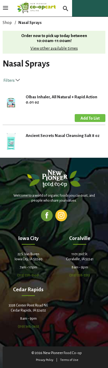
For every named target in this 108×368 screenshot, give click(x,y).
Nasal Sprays (30, 22)
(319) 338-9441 (28, 275)
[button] (90, 118)
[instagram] (61, 215)
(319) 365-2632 (28, 326)
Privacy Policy (44, 360)
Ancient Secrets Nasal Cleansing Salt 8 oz (63, 135)
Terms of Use (69, 360)
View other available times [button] (54, 48)
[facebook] (47, 215)
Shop (7, 22)
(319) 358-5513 (79, 275)
